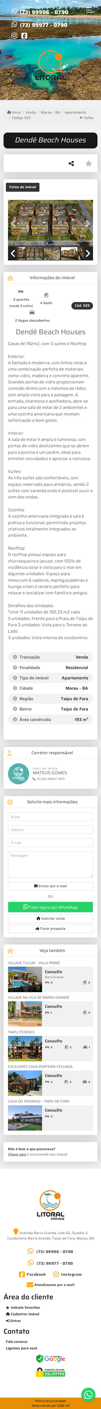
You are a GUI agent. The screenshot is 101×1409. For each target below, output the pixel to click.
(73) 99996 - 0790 (44, 12)
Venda (30, 112)
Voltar (88, 118)
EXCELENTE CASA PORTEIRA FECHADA (40, 1067)
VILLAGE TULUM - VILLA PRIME (34, 963)
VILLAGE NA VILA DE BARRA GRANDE (38, 997)
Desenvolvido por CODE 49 (51, 1405)
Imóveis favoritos (25, 1307)
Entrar (15, 1321)
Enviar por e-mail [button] (52, 886)
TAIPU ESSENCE (21, 1032)
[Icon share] (14, 35)
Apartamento (75, 112)
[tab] (22, 187)
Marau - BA (50, 112)
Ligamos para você (21, 1348)
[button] (14, 224)
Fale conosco (16, 1341)
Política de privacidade (50, 1400)
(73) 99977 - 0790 (43, 25)
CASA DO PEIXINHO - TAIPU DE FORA (39, 1101)
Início (16, 112)
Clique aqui (17, 1154)
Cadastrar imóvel (24, 1314)
